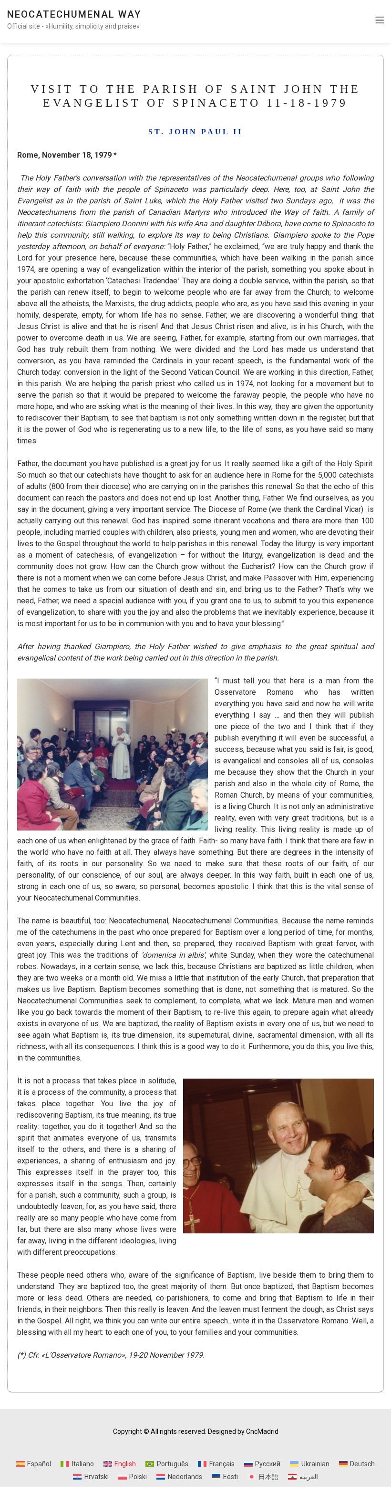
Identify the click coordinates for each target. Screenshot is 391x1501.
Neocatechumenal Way (74, 14)
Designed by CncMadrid (243, 1431)
